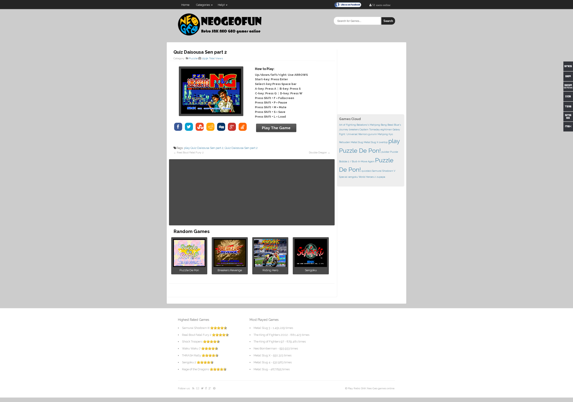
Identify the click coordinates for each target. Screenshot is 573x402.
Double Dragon (318, 152)
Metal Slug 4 (262, 362)
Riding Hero (270, 270)
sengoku (353, 177)
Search (388, 21)
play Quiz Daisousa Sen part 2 (203, 148)
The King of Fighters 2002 (271, 334)
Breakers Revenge (230, 270)
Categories (201, 5)
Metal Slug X (371, 142)
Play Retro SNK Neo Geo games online (371, 388)
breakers (354, 129)
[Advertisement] (252, 192)
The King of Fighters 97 (269, 341)
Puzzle (193, 58)
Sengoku (311, 270)
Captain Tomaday (369, 129)
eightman (386, 129)
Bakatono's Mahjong (368, 124)
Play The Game (276, 128)
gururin (372, 134)
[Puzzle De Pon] (189, 265)
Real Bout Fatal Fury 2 (190, 152)
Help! (219, 5)
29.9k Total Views (212, 58)
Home (185, 4)
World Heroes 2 (367, 177)
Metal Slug (357, 142)
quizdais (366, 170)
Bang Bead (387, 124)
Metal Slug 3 (262, 328)
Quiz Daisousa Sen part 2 (241, 148)
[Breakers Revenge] (230, 265)
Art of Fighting (347, 124)
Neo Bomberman (265, 348)
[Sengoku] (311, 265)
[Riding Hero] (270, 265)
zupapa (380, 177)
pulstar (385, 151)
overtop (383, 142)
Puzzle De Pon (189, 270)
